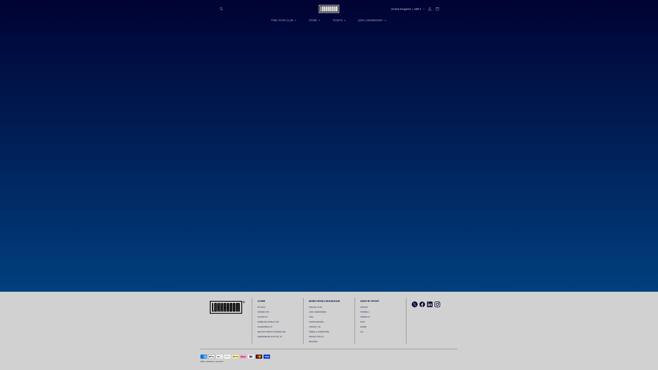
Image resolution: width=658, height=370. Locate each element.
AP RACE (261, 307)
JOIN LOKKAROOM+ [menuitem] (370, 20)
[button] (221, 9)
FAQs (311, 317)
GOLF (362, 322)
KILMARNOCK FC (265, 327)
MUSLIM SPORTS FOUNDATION (271, 332)
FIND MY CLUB (315, 307)
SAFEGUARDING (316, 322)
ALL (362, 332)
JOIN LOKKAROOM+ (318, 312)
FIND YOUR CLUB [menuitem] (282, 20)
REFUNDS (313, 341)
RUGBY (363, 327)
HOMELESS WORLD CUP (268, 322)
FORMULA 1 (365, 317)
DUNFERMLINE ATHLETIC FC (270, 336)
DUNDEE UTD (263, 312)
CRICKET (364, 307)
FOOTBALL (364, 312)
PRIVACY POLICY (316, 336)
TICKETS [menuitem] (338, 20)
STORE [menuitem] (313, 20)
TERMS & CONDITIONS (319, 332)
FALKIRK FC (263, 317)
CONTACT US (315, 327)
